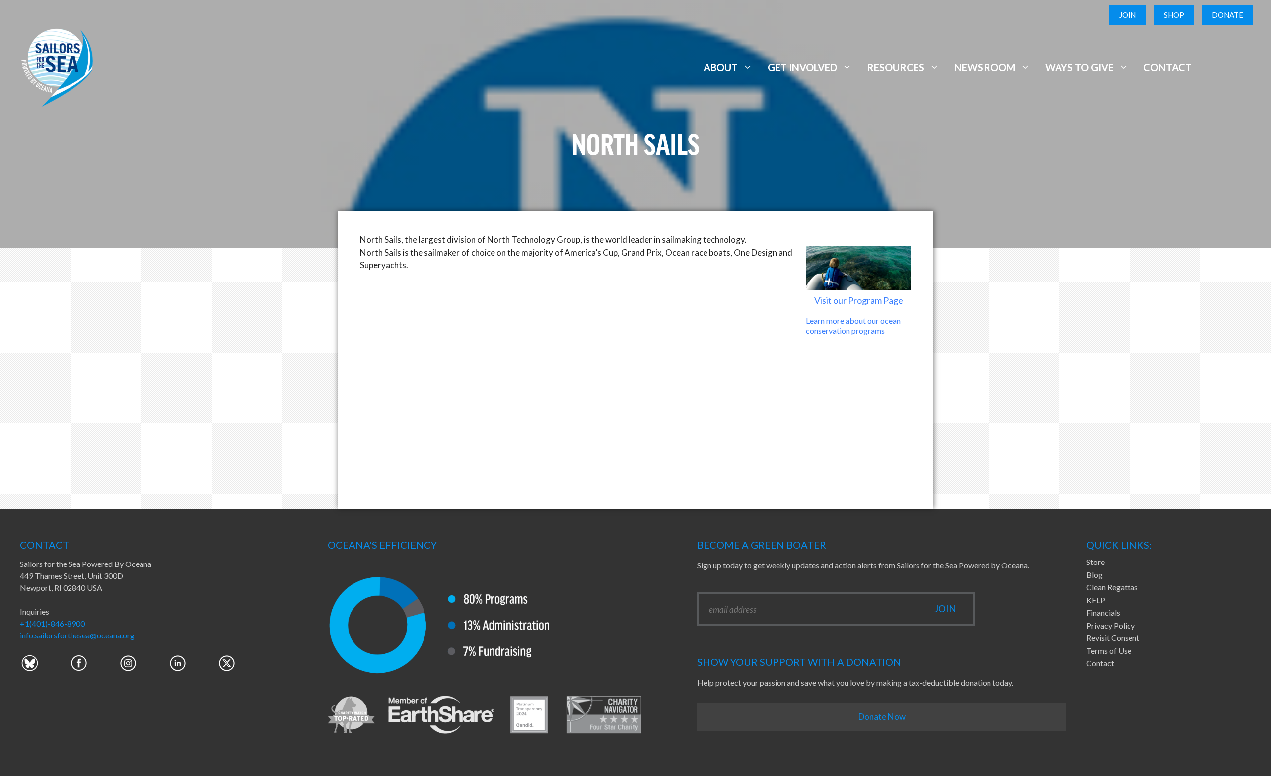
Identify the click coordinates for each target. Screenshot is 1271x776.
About (721, 67)
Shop (1174, 14)
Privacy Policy (1110, 625)
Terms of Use (1108, 650)
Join (1127, 14)
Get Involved (802, 67)
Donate (1227, 14)
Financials (1103, 612)
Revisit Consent (1112, 637)
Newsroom (984, 67)
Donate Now (882, 716)
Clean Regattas (1112, 587)
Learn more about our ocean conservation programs (853, 325)
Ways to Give (1079, 67)
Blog (1094, 574)
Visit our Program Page (858, 300)
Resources (895, 67)
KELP (1095, 600)
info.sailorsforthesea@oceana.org (77, 635)
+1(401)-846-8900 (52, 623)
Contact (1167, 67)
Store (1095, 561)
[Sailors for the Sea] (57, 66)
